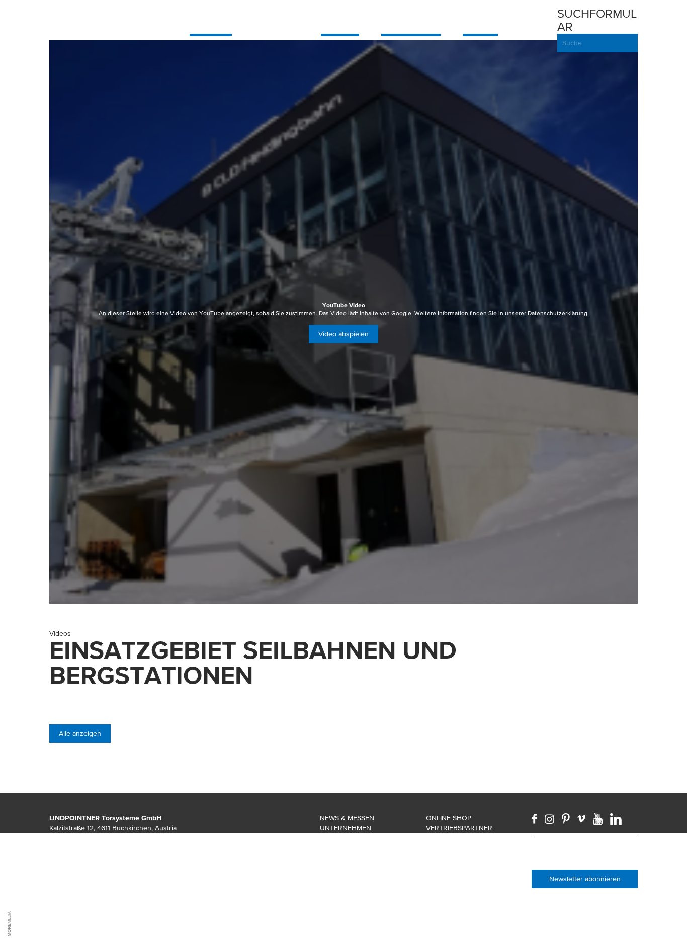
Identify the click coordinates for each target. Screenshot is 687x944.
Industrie (276, 18)
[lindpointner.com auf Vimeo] (581, 818)
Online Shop (448, 818)
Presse (332, 858)
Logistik (340, 18)
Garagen (211, 18)
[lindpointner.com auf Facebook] (534, 818)
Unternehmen (345, 828)
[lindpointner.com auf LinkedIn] (616, 818)
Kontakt (441, 868)
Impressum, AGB (348, 868)
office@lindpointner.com (108, 858)
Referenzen (341, 838)
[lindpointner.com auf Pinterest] (566, 818)
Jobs (328, 848)
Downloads (448, 848)
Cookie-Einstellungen (360, 888)
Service (480, 18)
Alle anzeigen (80, 733)
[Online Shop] (544, 30)
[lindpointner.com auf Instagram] (549, 818)
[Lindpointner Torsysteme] (89, 18)
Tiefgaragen (411, 18)
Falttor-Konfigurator (468, 878)
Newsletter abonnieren (585, 879)
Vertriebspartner (459, 828)
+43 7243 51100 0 (90, 848)
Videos (438, 858)
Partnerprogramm (461, 838)
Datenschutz (344, 878)
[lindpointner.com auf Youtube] (598, 818)
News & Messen (347, 818)
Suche (572, 43)
